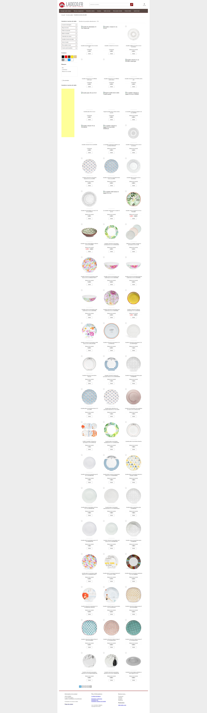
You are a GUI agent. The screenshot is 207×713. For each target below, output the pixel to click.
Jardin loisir (137, 11)
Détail (89, 53)
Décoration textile (117, 11)
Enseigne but (94, 700)
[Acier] (66, 60)
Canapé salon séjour (65, 11)
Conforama (64, 69)
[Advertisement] (67, 113)
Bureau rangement (78, 11)
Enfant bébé (128, 11)
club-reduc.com (122, 705)
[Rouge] (66, 56)
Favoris (144, 5)
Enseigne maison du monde (98, 701)
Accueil (63, 15)
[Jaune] (72, 56)
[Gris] (63, 60)
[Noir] (63, 56)
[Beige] (75, 56)
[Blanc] (72, 60)
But (63, 67)
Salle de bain (107, 11)
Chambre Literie (90, 11)
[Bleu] (69, 60)
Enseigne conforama (96, 698)
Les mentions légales (96, 705)
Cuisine (99, 11)
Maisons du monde (66, 71)
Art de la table (69, 15)
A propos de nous (95, 706)
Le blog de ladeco (96, 696)
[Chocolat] (69, 56)
